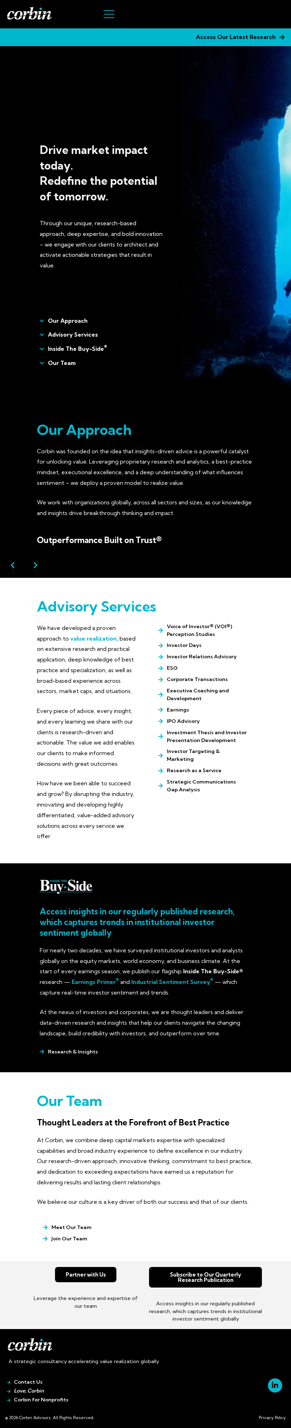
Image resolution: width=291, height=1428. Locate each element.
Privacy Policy (272, 1417)
